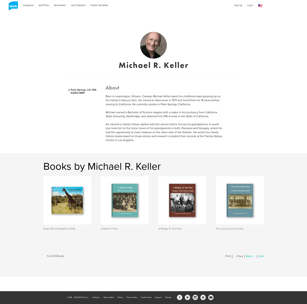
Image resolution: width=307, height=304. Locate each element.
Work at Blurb (108, 297)
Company (96, 297)
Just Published (78, 5)
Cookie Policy (146, 297)
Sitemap (168, 297)
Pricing (120, 297)
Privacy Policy (131, 297)
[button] (260, 6)
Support (158, 297)
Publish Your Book (99, 5)
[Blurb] (12, 7)
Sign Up (238, 5)
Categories (28, 5)
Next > (250, 256)
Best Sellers (60, 5)
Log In (250, 5)
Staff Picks (44, 5)
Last (261, 256)
